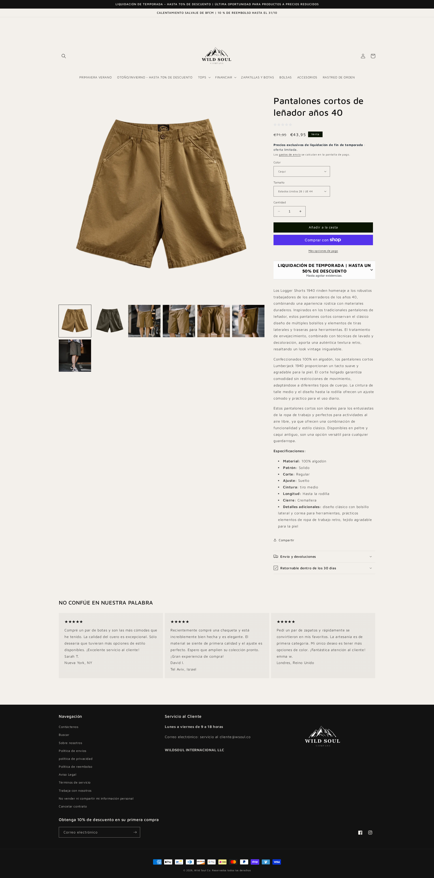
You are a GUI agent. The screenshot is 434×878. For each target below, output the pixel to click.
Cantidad (280, 202)
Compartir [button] (286, 540)
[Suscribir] (135, 832)
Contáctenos (68, 727)
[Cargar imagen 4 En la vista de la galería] (179, 321)
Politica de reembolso (75, 766)
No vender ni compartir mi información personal (96, 798)
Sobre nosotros (70, 743)
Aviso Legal (67, 774)
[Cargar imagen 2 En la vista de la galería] (109, 321)
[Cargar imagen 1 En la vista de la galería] (75, 321)
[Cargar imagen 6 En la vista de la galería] (248, 321)
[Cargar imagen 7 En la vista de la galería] (75, 355)
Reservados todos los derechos (231, 870)
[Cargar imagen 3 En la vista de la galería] (144, 321)
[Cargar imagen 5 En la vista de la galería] (213, 321)
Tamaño (279, 182)
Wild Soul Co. (202, 870)
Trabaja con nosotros (75, 790)
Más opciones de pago (323, 250)
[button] (64, 56)
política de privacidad (75, 758)
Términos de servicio (75, 782)
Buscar (64, 735)
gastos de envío (290, 154)
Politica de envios (72, 751)
